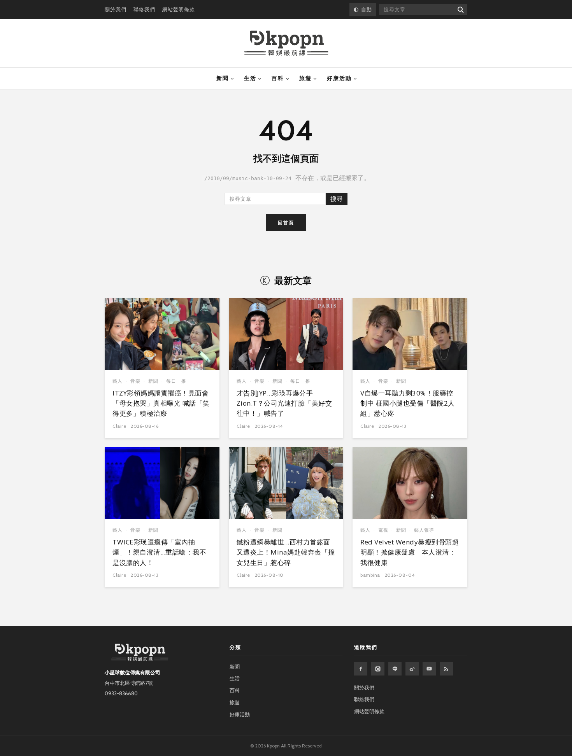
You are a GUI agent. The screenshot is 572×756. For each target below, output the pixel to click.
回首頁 (286, 223)
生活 (250, 78)
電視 (383, 530)
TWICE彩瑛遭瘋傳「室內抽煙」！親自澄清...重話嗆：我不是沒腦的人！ (159, 552)
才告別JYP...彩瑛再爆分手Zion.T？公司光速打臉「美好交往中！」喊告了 (284, 403)
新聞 (222, 78)
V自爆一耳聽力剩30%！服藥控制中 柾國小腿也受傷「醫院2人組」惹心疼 (407, 403)
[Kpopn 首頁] (286, 43)
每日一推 (176, 381)
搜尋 (336, 199)
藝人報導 (424, 530)
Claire (119, 426)
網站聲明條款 (178, 9)
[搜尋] (460, 9)
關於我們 (115, 9)
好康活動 (339, 78)
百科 (278, 78)
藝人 (117, 381)
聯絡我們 (144, 9)
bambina (370, 575)
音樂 (135, 381)
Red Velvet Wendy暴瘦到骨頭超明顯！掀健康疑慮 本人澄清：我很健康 (409, 552)
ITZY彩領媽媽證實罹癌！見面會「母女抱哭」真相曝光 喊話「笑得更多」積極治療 (161, 403)
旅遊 (305, 78)
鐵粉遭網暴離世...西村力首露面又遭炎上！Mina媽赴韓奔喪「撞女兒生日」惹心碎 (286, 552)
